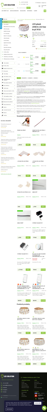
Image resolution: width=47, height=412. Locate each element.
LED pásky (6, 21)
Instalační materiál (7, 110)
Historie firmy (36, 382)
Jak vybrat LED (5, 10)
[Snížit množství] (44, 56)
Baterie (5, 112)
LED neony (6, 45)
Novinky (5, 115)
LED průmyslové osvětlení (7, 80)
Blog (22, 393)
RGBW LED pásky (7, 31)
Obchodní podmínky (25, 386)
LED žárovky (6, 88)
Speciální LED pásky (7, 47)
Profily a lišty (6, 52)
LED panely (6, 71)
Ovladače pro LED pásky (8, 56)
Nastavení (9, 409)
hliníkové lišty (26, 91)
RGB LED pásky (6, 29)
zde (41, 108)
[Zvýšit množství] (44, 55)
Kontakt (23, 382)
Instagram (5, 389)
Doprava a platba (25, 384)
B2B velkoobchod (14, 10)
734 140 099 (5, 383)
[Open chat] (44, 408)
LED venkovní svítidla (8, 99)
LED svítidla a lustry (7, 76)
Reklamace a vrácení (25, 387)
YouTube (4, 392)
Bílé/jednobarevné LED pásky (9, 26)
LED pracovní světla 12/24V (9, 91)
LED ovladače (6, 63)
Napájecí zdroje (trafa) (8, 54)
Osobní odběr (24, 383)
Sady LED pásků (7, 49)
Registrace (44, 2)
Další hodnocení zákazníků (6, 174)
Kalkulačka (23, 10)
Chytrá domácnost (7, 104)
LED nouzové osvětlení (8, 93)
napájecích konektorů (35, 103)
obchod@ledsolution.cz (7, 385)
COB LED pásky (6, 38)
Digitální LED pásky (7, 42)
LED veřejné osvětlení (8, 82)
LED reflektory (6, 85)
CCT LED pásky (6, 33)
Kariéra (35, 384)
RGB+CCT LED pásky (7, 35)
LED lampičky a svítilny (8, 96)
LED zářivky (6, 73)
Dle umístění (6, 24)
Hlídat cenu (40, 48)
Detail (28, 144)
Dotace (35, 386)
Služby (35, 10)
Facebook (5, 387)
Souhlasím (37, 403)
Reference (29, 10)
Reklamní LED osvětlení (8, 101)
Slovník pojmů (24, 392)
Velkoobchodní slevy (38, 387)
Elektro (5, 107)
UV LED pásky (6, 40)
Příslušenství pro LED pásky (9, 59)
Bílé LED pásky (43, 41)
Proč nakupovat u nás (38, 383)
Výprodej (5, 19)
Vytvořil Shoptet (5, 397)
